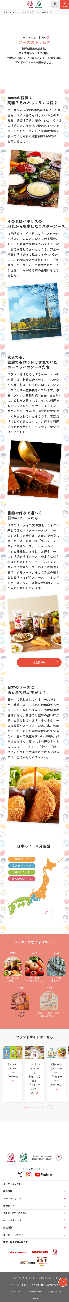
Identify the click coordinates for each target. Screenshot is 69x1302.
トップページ (9, 12)
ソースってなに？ (26, 12)
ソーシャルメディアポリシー (41, 1278)
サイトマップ (16, 1291)
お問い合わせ (18, 1278)
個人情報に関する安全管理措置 (45, 1285)
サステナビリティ (35, 1291)
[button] (49, 1107)
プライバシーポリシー (20, 1285)
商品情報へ (39, 662)
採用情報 (52, 1291)
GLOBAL (34, 1298)
